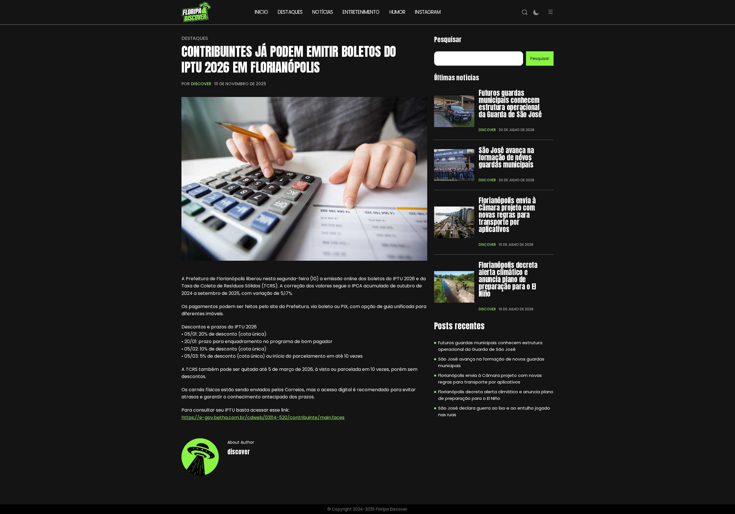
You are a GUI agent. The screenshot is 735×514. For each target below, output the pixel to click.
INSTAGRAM (427, 12)
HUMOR (397, 12)
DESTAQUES (290, 12)
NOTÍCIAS (322, 12)
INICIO (261, 12)
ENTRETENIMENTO (361, 12)
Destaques (194, 38)
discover (201, 84)
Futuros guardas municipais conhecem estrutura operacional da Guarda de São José (510, 103)
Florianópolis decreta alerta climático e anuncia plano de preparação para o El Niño (508, 279)
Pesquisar (447, 39)
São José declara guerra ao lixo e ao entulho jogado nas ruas (494, 411)
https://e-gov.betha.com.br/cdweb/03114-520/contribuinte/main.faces (263, 417)
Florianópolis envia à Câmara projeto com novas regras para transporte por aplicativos (507, 215)
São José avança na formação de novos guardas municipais (506, 157)
